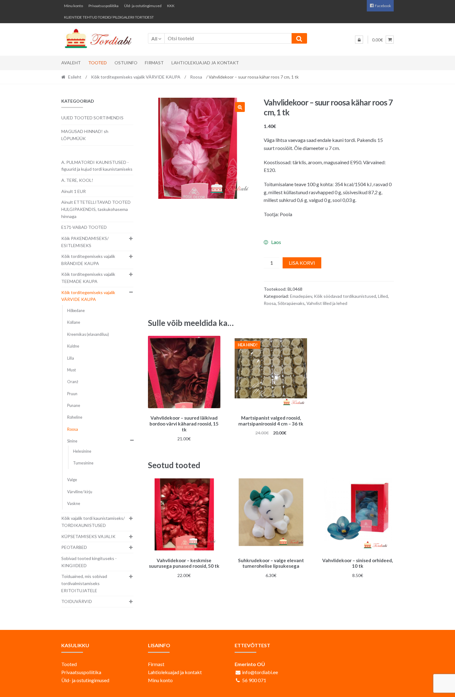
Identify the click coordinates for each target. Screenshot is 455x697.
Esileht (74, 76)
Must (71, 370)
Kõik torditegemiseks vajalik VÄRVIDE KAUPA (135, 76)
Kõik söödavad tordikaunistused (345, 296)
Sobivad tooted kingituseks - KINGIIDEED (89, 562)
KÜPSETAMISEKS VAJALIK (88, 536)
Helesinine (82, 451)
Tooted (97, 62)
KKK (171, 5)
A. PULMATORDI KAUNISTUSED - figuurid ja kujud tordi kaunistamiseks (96, 166)
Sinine (72, 441)
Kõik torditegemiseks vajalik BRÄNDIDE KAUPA (88, 260)
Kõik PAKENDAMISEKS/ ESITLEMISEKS (85, 242)
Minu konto (73, 5)
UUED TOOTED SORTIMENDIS (92, 117)
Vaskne (73, 503)
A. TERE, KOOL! (77, 180)
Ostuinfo (126, 62)
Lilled (383, 296)
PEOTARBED (74, 547)
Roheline (74, 417)
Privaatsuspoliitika (104, 5)
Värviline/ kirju (79, 492)
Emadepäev (301, 296)
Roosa (196, 76)
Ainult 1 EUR (73, 191)
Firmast (154, 62)
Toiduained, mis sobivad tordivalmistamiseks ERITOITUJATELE (84, 583)
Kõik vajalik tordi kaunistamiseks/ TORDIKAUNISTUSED (93, 521)
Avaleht (71, 62)
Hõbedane (76, 310)
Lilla (70, 358)
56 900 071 (254, 680)
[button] (240, 107)
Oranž (72, 381)
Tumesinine (83, 463)
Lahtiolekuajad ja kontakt (205, 62)
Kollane (73, 322)
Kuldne (73, 346)
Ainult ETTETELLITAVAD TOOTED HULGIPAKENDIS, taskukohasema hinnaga (96, 209)
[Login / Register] (359, 40)
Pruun (72, 393)
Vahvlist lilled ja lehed (326, 303)
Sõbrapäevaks (291, 303)
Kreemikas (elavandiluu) (88, 334)
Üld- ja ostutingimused (143, 5)
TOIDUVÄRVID (76, 601)
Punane (73, 405)
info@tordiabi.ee (260, 672)
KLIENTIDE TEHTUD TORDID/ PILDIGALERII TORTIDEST (109, 17)
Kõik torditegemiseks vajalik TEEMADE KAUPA (88, 278)
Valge (72, 479)
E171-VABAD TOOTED (84, 227)
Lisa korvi (302, 263)
